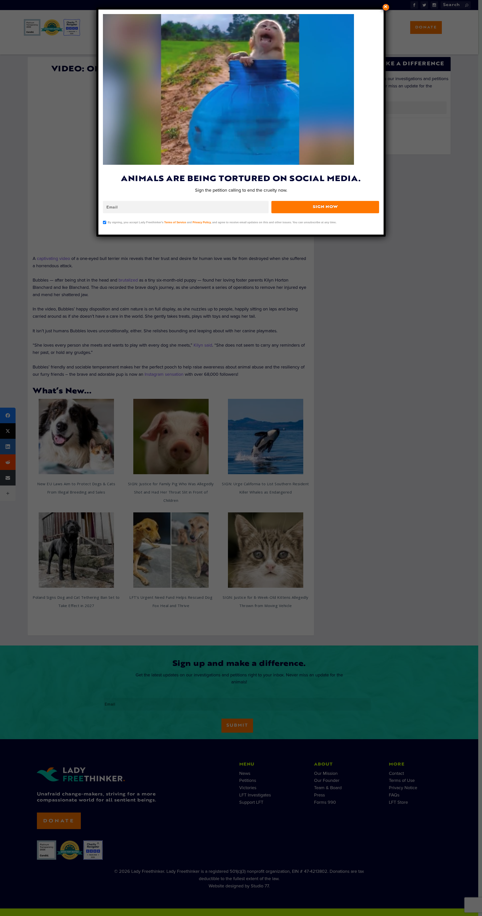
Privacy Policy (202, 222)
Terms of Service (175, 222)
